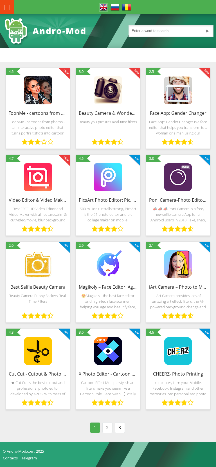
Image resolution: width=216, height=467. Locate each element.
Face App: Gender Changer (178, 113)
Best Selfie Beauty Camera (38, 287)
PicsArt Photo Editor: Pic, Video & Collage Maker (108, 200)
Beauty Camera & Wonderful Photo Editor (108, 113)
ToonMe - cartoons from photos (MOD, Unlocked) (38, 113)
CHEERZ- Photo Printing (178, 374)
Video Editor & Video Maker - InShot (38, 200)
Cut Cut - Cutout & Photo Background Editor (38, 374)
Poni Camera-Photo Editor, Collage (178, 200)
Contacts (10, 458)
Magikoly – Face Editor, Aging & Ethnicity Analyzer (108, 287)
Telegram (29, 458)
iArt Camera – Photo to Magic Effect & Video (178, 287)
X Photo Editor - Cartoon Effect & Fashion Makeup (108, 374)
